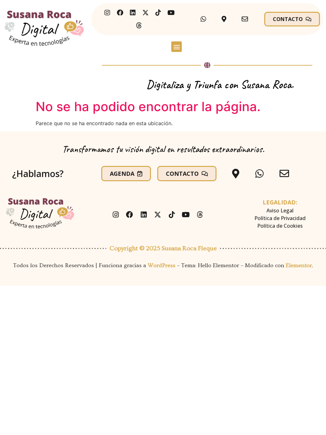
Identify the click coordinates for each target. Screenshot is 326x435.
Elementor (299, 265)
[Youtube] (171, 12)
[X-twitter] (145, 12)
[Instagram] (107, 12)
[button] (176, 46)
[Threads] (139, 25)
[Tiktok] (158, 12)
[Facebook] (120, 12)
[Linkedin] (132, 12)
